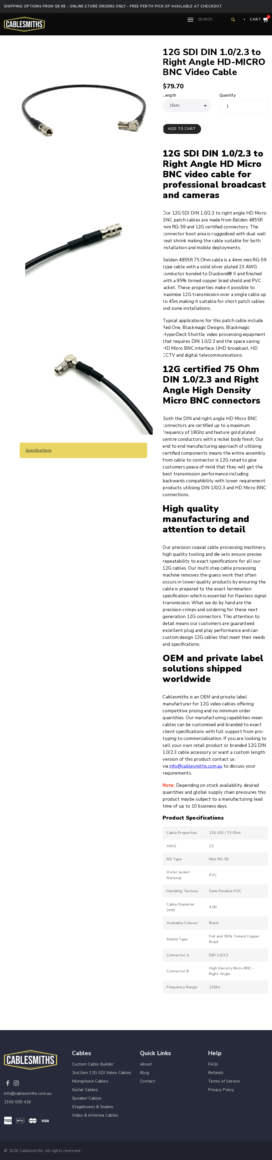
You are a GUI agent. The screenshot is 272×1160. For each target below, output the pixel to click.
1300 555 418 (17, 1102)
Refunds (215, 1072)
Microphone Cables (90, 1081)
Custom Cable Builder (93, 1064)
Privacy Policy (221, 1089)
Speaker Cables (86, 1098)
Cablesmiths (31, 1150)
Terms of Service (224, 1081)
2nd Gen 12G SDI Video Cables (101, 1072)
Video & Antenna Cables (95, 1115)
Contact (147, 1081)
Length (169, 95)
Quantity (227, 95)
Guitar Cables (85, 1089)
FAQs (213, 1064)
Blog (144, 1072)
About (146, 1064)
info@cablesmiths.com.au (196, 766)
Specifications (39, 450)
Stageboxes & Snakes (92, 1106)
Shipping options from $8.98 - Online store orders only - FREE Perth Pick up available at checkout (113, 6)
